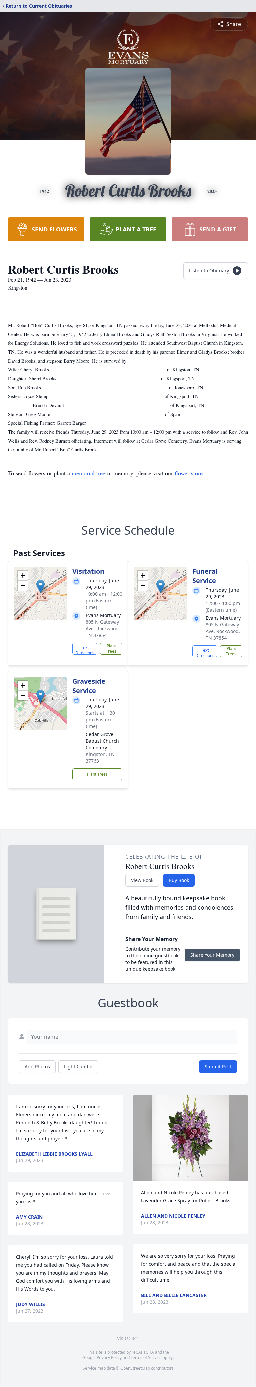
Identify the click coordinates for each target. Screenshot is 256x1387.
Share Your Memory (212, 955)
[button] (40, 586)
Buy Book (179, 880)
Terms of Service (146, 1357)
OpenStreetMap (135, 1368)
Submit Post (218, 1066)
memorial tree (88, 473)
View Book (142, 880)
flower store (189, 473)
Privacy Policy (109, 1357)
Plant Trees (111, 648)
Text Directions (84, 650)
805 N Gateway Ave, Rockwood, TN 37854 (103, 628)
